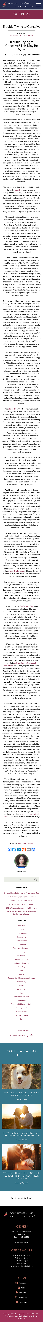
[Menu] (38, 4)
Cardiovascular (21, 933)
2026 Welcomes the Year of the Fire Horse (21, 908)
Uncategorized (21, 1008)
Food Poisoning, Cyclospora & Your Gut (21, 897)
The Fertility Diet (26, 606)
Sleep (22, 993)
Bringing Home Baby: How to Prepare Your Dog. (21, 893)
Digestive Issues (21, 941)
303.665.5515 (22, 1242)
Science (21, 985)
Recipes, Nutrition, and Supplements (21, 978)
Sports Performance (21, 997)
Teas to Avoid (23, 1030)
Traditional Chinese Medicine (21, 1004)
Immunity (21, 952)
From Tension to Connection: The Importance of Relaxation (21, 1134)
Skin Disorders (21, 989)
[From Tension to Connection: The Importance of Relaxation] (21, 1116)
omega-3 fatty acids (16, 571)
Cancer (21, 929)
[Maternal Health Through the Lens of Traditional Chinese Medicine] (21, 1156)
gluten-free (12, 409)
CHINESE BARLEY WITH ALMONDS (21, 904)
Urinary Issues (21, 1012)
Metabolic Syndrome (21, 963)
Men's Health (21, 955)
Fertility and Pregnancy (21, 36)
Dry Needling (22, 944)
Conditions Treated (25, 843)
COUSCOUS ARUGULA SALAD (21, 900)
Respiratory (21, 982)
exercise (18, 190)
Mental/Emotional (21, 959)
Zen (21, 1019)
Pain (21, 971)
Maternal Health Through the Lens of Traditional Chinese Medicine (21, 1176)
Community (21, 937)
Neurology (21, 967)
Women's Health (21, 1015)
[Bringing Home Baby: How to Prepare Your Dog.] (21, 1076)
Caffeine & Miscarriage (19, 1035)
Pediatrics (21, 974)
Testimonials (21, 1000)
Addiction (21, 926)
